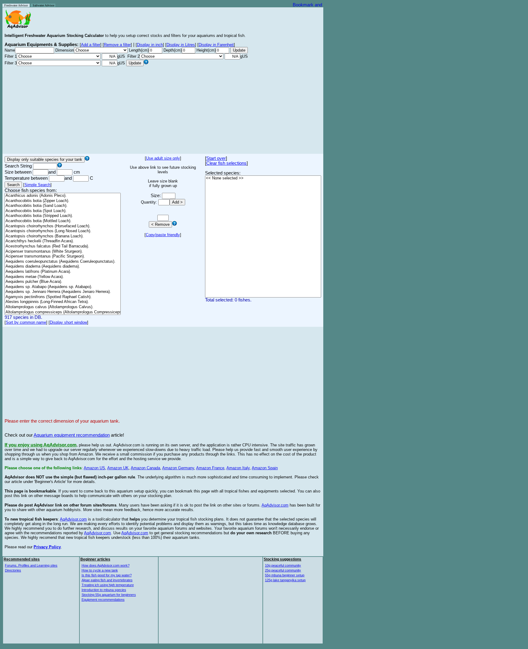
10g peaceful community (283, 565)
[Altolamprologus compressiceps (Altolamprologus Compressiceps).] (62, 312)
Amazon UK (118, 468)
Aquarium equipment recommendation (72, 435)
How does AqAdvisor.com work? (106, 565)
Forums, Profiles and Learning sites (31, 565)
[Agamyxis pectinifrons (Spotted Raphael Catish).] (62, 297)
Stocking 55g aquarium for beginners (109, 595)
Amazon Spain (265, 468)
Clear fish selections (226, 163)
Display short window (68, 322)
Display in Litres (181, 44)
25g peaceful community (283, 570)
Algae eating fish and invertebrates (107, 580)
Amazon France (210, 468)
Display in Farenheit (216, 44)
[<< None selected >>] (263, 178)
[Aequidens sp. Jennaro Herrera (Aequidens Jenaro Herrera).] (62, 291)
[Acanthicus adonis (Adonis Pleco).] (62, 195)
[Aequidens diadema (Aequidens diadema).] (62, 266)
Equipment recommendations (103, 599)
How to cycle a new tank (100, 570)
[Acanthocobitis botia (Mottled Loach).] (62, 221)
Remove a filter (117, 44)
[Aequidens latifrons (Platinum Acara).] (62, 271)
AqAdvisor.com (275, 505)
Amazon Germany (178, 468)
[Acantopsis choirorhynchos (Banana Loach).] (62, 236)
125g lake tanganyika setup (285, 580)
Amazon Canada (145, 468)
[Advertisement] (163, 109)
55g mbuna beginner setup (284, 575)
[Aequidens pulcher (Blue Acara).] (62, 281)
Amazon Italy (238, 468)
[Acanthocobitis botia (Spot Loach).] (62, 211)
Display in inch (150, 44)
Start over (216, 158)
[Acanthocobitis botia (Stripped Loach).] (62, 215)
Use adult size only (163, 158)
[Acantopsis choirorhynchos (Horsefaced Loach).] (62, 226)
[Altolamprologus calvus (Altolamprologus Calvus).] (62, 307)
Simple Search (37, 184)
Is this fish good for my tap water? (107, 575)
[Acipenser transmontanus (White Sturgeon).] (62, 251)
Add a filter (90, 44)
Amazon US (94, 468)
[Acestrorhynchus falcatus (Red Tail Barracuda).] (62, 246)
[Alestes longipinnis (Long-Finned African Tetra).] (62, 302)
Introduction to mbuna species (104, 590)
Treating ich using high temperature (108, 585)
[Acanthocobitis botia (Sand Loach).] (62, 205)
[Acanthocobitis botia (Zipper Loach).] (62, 201)
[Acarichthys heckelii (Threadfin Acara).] (62, 241)
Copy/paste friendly (163, 235)
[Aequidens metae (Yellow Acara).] (62, 276)
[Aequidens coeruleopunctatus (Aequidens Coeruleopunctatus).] (62, 261)
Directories (13, 570)
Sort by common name (26, 322)
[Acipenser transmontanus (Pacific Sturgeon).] (62, 256)
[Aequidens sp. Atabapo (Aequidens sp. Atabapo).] (62, 287)
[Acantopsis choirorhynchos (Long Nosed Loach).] (62, 231)
